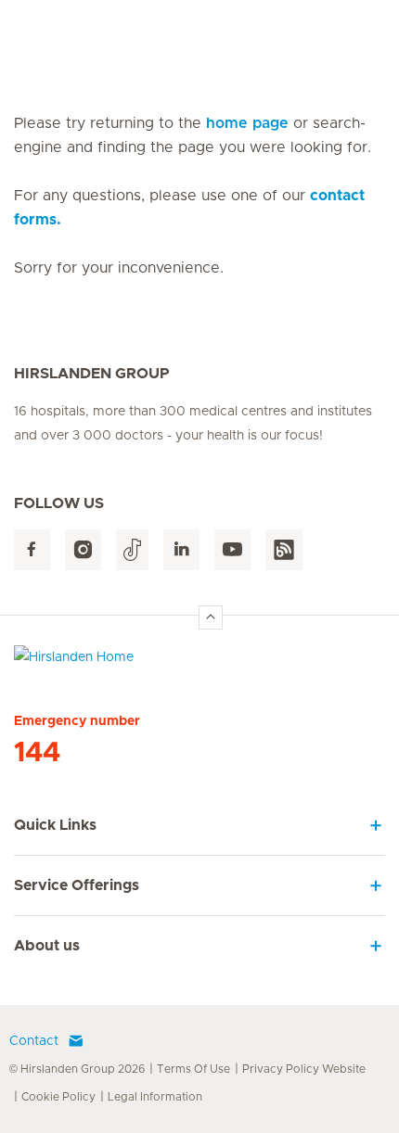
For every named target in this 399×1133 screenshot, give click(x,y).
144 (37, 753)
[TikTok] (132, 550)
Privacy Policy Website (304, 1069)
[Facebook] (32, 550)
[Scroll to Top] (211, 617)
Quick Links (55, 825)
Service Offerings (76, 885)
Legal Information (155, 1096)
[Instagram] (83, 550)
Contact (33, 1041)
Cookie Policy (58, 1096)
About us (47, 945)
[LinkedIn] (181, 550)
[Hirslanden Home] (199, 661)
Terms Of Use (193, 1069)
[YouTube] (232, 550)
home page (247, 123)
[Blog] (283, 550)
